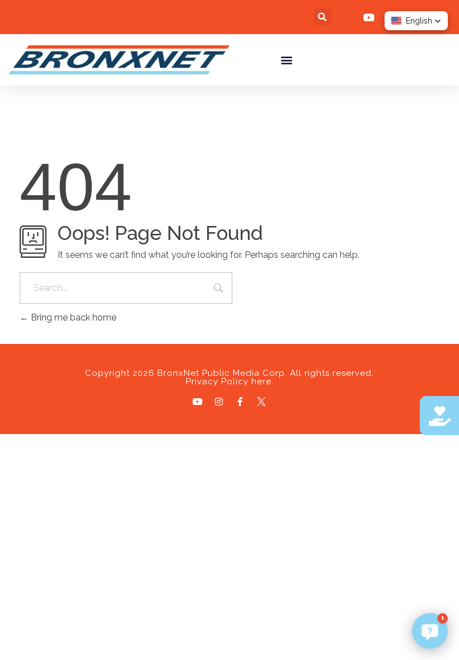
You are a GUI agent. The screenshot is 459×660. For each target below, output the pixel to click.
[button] (322, 17)
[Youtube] (197, 401)
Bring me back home (72, 317)
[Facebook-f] (240, 401)
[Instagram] (218, 401)
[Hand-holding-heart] (439, 415)
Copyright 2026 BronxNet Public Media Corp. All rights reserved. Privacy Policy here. (229, 377)
